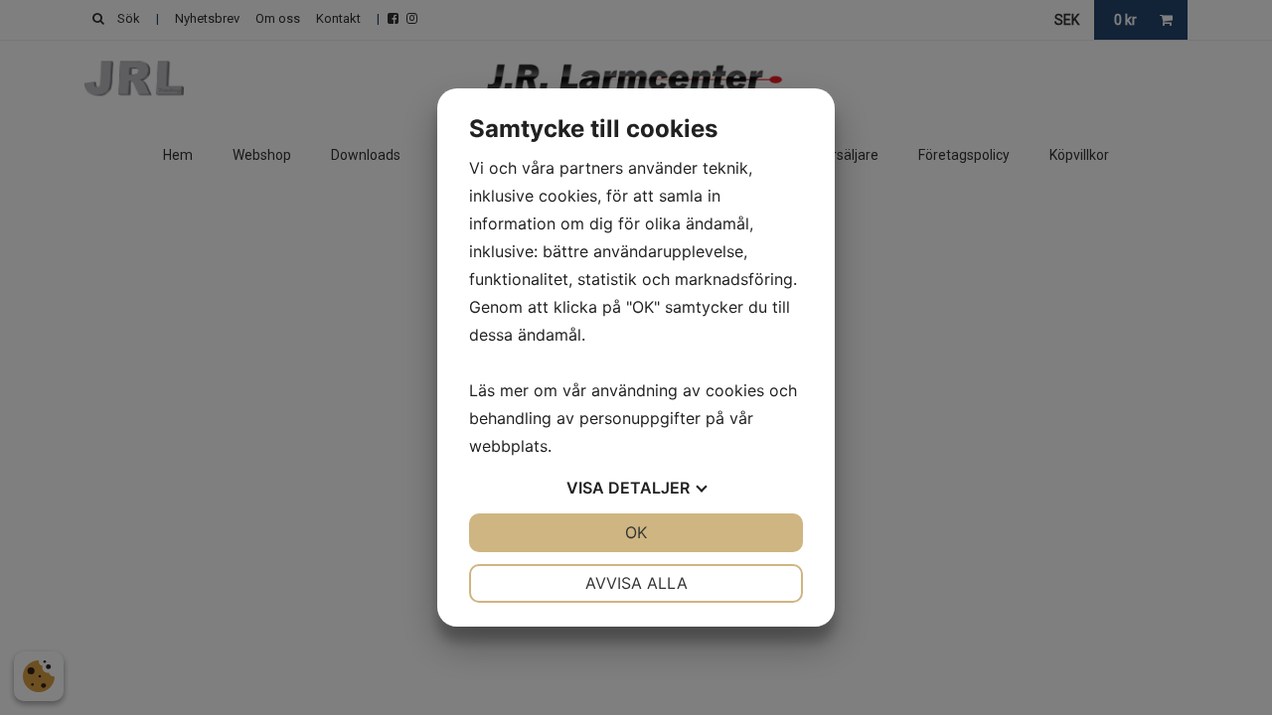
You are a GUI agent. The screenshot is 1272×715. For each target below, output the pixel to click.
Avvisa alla (636, 583)
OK (636, 532)
